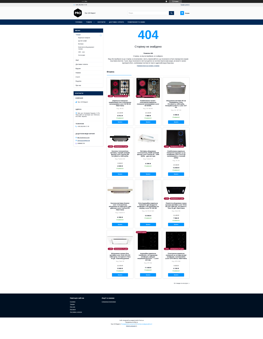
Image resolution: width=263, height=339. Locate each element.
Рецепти (78, 81)
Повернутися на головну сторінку (148, 66)
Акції (77, 60)
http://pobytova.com (83, 137)
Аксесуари (81, 55)
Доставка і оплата (116, 22)
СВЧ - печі (81, 52)
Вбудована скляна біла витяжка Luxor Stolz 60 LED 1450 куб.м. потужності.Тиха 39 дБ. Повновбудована (120, 256)
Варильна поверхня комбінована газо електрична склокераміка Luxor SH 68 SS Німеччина (120, 103)
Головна (78, 22)
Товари (89, 22)
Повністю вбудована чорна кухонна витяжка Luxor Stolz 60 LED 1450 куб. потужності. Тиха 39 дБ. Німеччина (176, 205)
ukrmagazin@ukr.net (83, 140)
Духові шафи (82, 41)
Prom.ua (141, 320)
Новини (78, 73)
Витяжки (80, 44)
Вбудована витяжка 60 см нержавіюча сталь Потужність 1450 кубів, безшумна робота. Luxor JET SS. (176, 104)
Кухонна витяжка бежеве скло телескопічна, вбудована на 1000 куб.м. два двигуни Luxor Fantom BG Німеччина (120, 206)
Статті (78, 77)
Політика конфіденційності (144, 324)
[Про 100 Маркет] (78, 17)
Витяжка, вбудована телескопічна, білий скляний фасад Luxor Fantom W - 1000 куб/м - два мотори (148, 153)
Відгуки (78, 68)
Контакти (101, 22)
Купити (120, 122)
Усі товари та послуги (181, 283)
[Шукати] (171, 13)
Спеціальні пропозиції (109, 301)
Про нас (78, 85)
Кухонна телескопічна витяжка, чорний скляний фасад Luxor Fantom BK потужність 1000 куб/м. (120, 153)
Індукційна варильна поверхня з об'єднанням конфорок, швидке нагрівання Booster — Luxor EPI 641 (148, 257)
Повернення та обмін (136, 22)
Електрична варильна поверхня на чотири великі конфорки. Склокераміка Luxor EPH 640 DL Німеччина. (176, 256)
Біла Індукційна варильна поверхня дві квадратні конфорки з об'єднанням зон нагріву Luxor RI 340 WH (148, 205)
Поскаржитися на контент (128, 324)
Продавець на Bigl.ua (131, 322)
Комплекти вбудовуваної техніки (86, 48)
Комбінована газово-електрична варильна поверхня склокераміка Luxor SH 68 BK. (148, 103)
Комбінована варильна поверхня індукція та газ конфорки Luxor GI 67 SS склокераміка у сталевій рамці (176, 154)
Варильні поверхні (84, 37)
